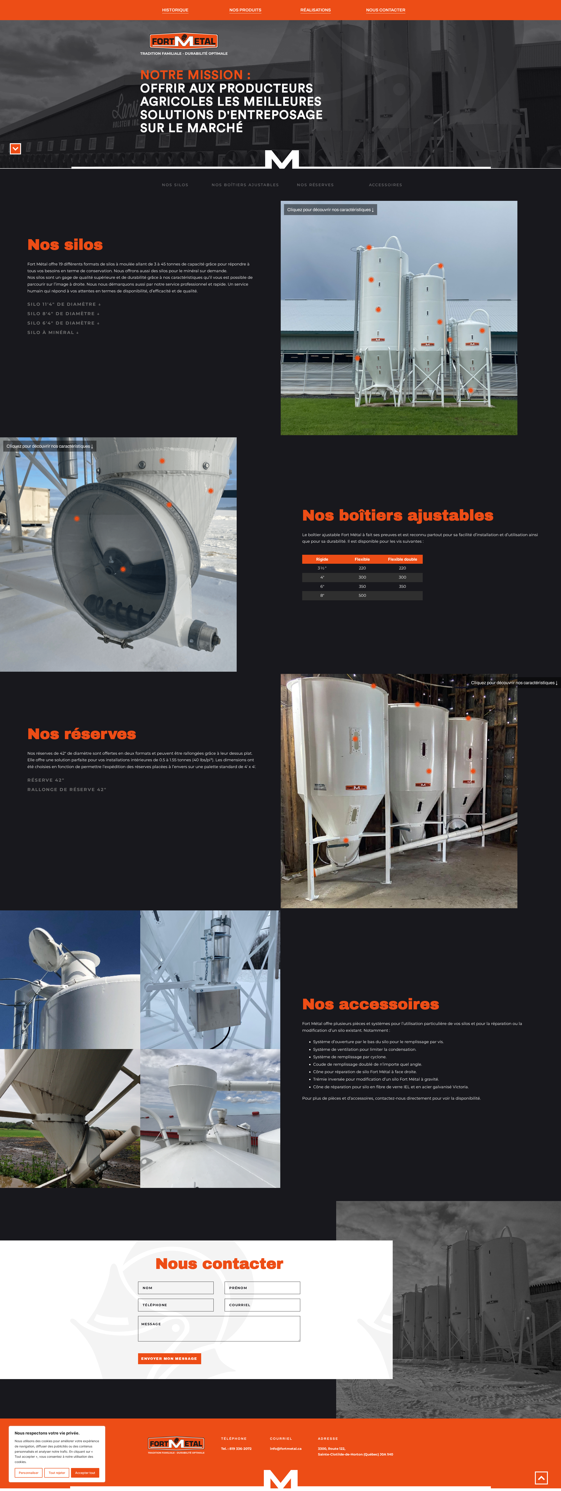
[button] (143, 306)
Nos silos (175, 185)
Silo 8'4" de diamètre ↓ (63, 313)
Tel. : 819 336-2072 (236, 1449)
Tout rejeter (57, 1473)
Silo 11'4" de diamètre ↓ (64, 304)
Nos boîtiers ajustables (245, 185)
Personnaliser (28, 1473)
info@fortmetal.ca (286, 1449)
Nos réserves (315, 185)
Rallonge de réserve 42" (67, 789)
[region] (57, 1454)
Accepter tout (85, 1473)
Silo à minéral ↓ (53, 332)
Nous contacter (385, 10)
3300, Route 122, (332, 1449)
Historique (175, 10)
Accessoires (386, 185)
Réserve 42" (46, 780)
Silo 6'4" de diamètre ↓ (63, 323)
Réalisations (315, 10)
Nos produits (245, 10)
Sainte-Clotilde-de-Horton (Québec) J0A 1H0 (355, 1454)
